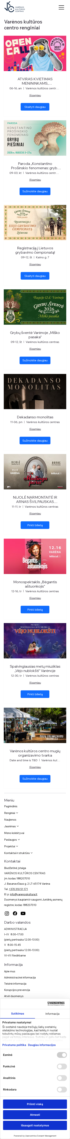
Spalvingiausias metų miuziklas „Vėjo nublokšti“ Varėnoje (35, 668)
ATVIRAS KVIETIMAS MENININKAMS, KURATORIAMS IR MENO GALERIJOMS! (35, 81)
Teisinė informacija (15, 983)
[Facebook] (15, 913)
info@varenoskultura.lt (23, 894)
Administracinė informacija (20, 977)
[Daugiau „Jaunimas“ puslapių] (18, 826)
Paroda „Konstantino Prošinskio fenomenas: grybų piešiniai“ (35, 165)
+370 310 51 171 (18, 889)
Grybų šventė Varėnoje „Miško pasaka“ (35, 334)
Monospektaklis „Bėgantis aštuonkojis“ (35, 584)
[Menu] (61, 7)
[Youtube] (23, 913)
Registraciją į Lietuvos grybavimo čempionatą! (35, 250)
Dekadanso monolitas (35, 417)
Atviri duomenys (14, 996)
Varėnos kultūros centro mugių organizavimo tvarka (35, 753)
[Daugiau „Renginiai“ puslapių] (17, 813)
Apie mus (9, 971)
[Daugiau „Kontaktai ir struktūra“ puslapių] (31, 853)
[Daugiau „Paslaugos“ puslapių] (19, 839)
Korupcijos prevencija (17, 990)
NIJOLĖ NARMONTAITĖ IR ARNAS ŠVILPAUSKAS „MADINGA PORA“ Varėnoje (35, 499)
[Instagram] (7, 913)
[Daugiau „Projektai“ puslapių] (17, 846)
